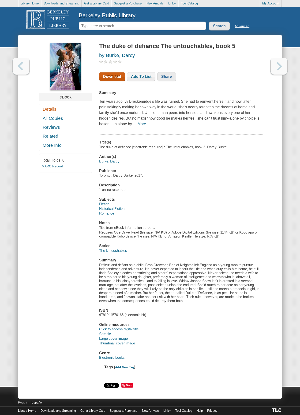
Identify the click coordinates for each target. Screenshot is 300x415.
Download (112, 77)
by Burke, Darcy (117, 55)
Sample (105, 334)
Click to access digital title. (119, 329)
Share (166, 77)
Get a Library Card (96, 3)
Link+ (172, 3)
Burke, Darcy (109, 161)
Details (49, 109)
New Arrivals (154, 3)
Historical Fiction (111, 209)
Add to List (141, 77)
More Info (52, 145)
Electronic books (112, 357)
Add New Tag (124, 367)
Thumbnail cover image (117, 343)
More (142, 124)
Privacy (212, 410)
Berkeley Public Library (107, 15)
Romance (106, 213)
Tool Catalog (189, 3)
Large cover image (113, 338)
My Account (270, 3)
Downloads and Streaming (61, 3)
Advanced (242, 26)
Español (36, 402)
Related (50, 136)
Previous (21, 66)
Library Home (30, 3)
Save (129, 385)
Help (200, 410)
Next (279, 66)
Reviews (51, 127)
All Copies (53, 118)
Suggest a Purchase (128, 3)
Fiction (104, 204)
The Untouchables (113, 251)
